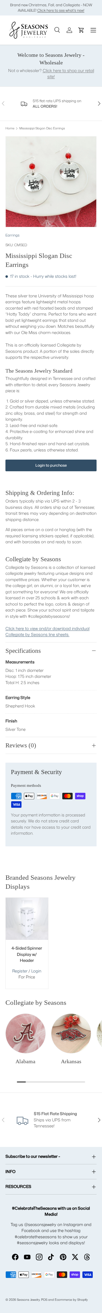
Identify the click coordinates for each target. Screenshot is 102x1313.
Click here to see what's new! (60, 10)
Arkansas (71, 1061)
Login (36, 971)
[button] (81, 30)
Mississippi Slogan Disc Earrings (42, 128)
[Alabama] (25, 1033)
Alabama (25, 1061)
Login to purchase (51, 465)
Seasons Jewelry (28, 1300)
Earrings (12, 235)
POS (44, 1300)
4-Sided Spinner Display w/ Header (26, 954)
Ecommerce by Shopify (71, 1300)
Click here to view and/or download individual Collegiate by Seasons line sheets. (47, 632)
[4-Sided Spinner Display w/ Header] (27, 919)
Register (19, 971)
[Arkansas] (71, 1033)
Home (9, 128)
